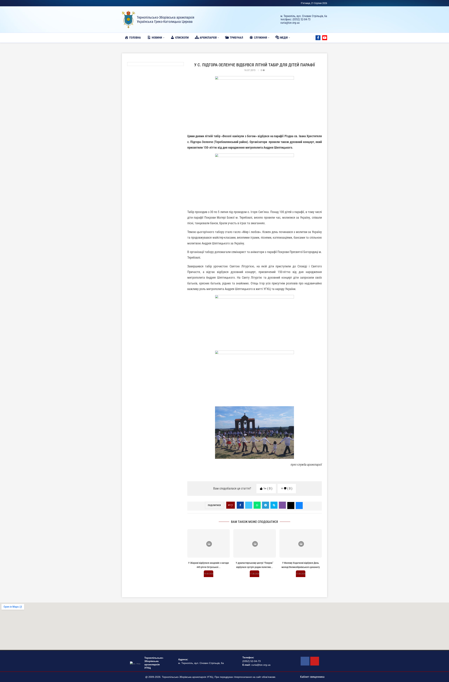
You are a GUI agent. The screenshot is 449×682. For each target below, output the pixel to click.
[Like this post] (231, 505)
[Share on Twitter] (248, 505)
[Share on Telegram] (265, 505)
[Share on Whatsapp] (257, 505)
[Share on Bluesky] (299, 505)
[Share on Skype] (273, 505)
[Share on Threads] (290, 505)
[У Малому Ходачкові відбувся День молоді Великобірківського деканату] (300, 543)
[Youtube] (324, 37)
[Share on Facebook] (240, 505)
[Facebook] (318, 37)
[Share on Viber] (282, 505)
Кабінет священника (312, 676)
